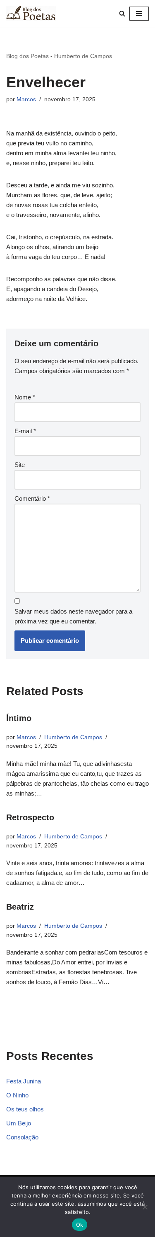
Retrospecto (30, 817)
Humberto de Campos (83, 56)
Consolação (22, 1137)
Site (19, 464)
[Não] (145, 1207)
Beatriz (20, 906)
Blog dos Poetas (27, 56)
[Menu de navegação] (139, 14)
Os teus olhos (25, 1109)
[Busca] (122, 13)
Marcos (26, 99)
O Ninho (17, 1095)
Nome (24, 397)
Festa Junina (23, 1081)
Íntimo (18, 718)
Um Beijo (18, 1123)
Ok (79, 1224)
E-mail (25, 430)
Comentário (32, 498)
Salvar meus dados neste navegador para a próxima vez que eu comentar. (73, 616)
